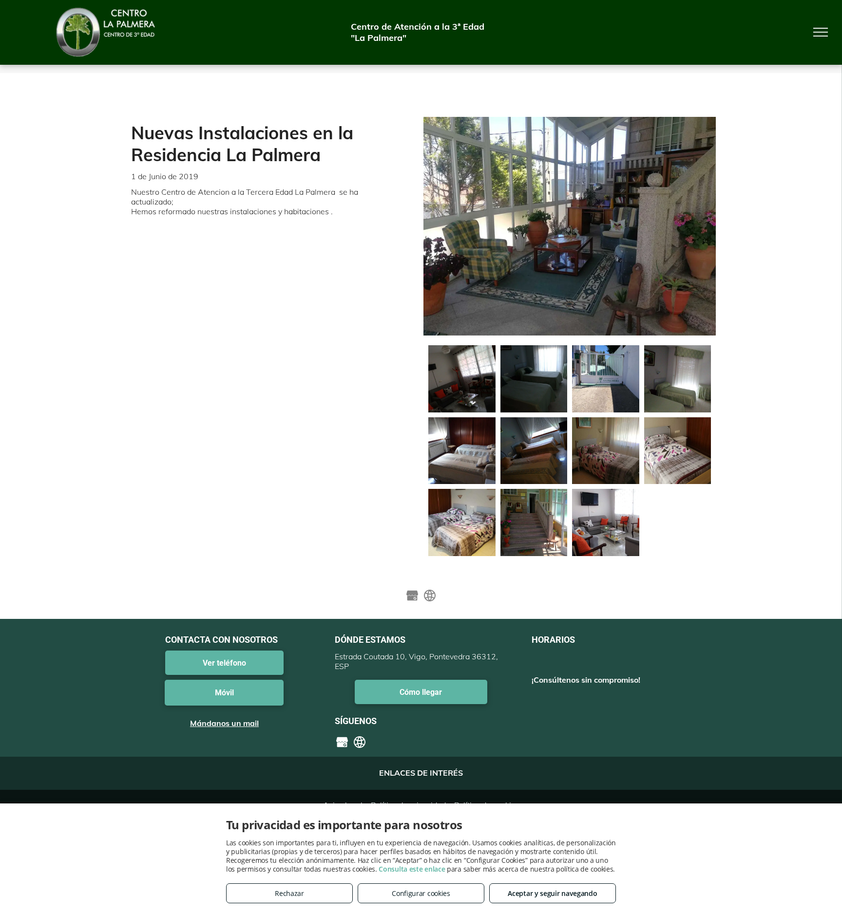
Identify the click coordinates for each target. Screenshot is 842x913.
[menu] (820, 32)
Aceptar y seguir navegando (552, 893)
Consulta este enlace (412, 869)
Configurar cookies (421, 893)
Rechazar (289, 893)
